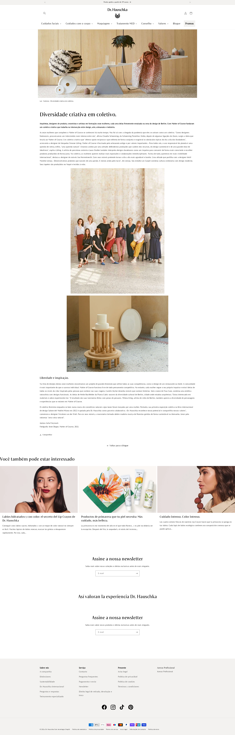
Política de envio (153, 729)
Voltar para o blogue (119, 446)
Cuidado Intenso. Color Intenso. (180, 516)
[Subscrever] (136, 573)
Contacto (83, 672)
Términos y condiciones (128, 687)
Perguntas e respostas (49, 692)
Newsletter (83, 687)
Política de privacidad (127, 677)
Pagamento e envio (87, 682)
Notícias (46, 101)
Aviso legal (123, 672)
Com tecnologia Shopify (62, 729)
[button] (44, 13)
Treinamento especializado (52, 696)
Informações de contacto (138, 729)
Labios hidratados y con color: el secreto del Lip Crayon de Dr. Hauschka (38, 518)
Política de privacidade (96, 729)
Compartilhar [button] (47, 435)
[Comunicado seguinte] (190, 2)
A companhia (46, 672)
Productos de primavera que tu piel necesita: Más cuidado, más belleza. (112, 518)
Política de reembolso (79, 729)
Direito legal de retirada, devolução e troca (95, 693)
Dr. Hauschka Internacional (52, 687)
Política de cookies (126, 682)
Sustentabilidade (47, 682)
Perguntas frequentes (88, 677)
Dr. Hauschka (49, 729)
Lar (41, 101)
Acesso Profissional (165, 672)
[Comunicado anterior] (45, 2)
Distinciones (45, 677)
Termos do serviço (112, 729)
